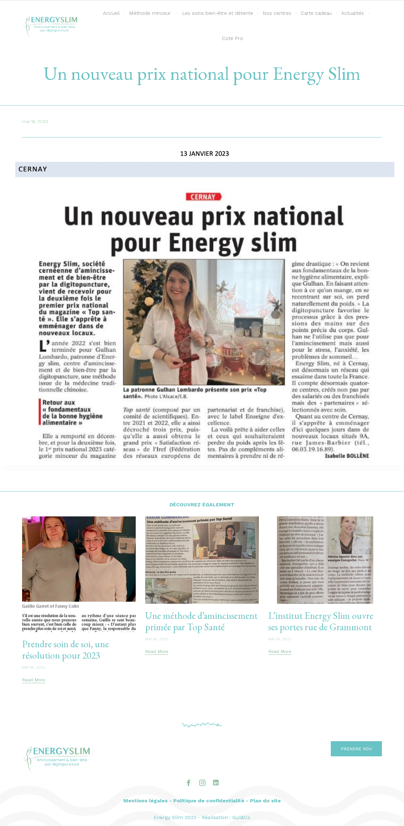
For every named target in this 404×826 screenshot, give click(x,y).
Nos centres (277, 13)
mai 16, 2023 (33, 667)
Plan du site (265, 801)
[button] (33, 680)
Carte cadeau (316, 13)
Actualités (352, 13)
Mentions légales (145, 801)
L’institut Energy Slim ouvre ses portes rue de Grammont (320, 621)
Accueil (111, 13)
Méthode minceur (150, 13)
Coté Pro (232, 38)
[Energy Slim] (50, 26)
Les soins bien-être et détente (217, 13)
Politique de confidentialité (208, 801)
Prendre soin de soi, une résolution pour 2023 (65, 649)
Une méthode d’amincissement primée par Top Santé (201, 621)
